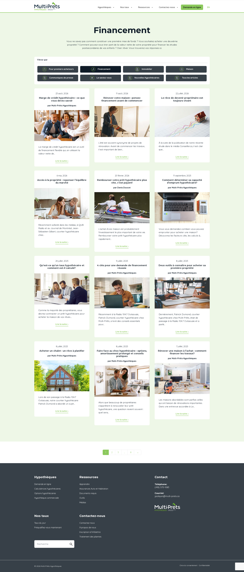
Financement (104, 69)
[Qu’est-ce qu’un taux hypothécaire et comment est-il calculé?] (61, 290)
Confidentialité (204, 565)
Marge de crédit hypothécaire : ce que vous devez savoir (62, 99)
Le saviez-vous (104, 77)
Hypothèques (104, 7)
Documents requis (87, 493)
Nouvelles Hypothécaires (146, 77)
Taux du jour (40, 523)
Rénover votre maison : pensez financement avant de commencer (121, 99)
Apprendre (84, 484)
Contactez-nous (167, 7)
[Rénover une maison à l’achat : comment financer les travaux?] (182, 380)
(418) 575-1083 (162, 487)
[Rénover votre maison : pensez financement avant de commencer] (121, 123)
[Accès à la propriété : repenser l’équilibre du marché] (61, 205)
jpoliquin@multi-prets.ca (167, 496)
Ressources (144, 7)
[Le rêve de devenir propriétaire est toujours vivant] (182, 123)
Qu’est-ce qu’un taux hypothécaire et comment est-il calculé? (62, 266)
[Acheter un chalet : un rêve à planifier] (61, 377)
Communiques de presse (61, 77)
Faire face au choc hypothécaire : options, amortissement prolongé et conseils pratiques (122, 353)
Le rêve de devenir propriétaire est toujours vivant (182, 99)
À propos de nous (87, 527)
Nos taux (124, 7)
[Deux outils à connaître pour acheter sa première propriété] (182, 295)
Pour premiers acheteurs (61, 69)
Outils (82, 498)
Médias (82, 502)
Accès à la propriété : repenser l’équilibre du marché (61, 181)
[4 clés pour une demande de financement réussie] (121, 295)
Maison (189, 69)
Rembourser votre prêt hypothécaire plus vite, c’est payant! (122, 181)
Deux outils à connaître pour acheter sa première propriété (182, 266)
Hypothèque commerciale (46, 498)
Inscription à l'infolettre (90, 532)
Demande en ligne (192, 7)
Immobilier (147, 69)
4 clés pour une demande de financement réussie (122, 266)
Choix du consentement (188, 565)
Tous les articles (190, 77)
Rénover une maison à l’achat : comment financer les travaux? (182, 352)
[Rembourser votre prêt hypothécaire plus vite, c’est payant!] (121, 209)
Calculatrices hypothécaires (47, 489)
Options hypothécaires (45, 493)
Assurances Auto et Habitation (93, 489)
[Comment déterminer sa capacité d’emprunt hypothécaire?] (182, 209)
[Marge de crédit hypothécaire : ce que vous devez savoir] (61, 127)
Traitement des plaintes (90, 537)
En (208, 7)
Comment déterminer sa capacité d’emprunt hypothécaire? (182, 181)
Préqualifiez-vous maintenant (48, 527)
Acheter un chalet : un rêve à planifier (61, 350)
